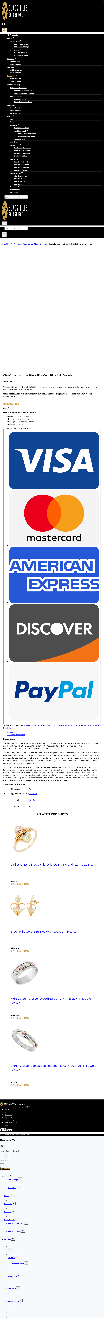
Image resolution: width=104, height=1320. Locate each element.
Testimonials (9, 1125)
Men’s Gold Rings (20, 53)
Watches (13, 142)
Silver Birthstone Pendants (24, 93)
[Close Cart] (2, 1146)
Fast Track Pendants (22, 167)
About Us (8, 1109)
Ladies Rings (13, 1180)
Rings (6, 1176)
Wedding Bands (18, 1264)
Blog (6, 1112)
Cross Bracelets (16, 108)
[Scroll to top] (2, 1157)
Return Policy (9, 1117)
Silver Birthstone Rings (23, 102)
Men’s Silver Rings (21, 55)
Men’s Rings (12, 1188)
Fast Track (12, 1289)
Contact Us (8, 1115)
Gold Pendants (16, 70)
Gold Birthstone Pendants (24, 90)
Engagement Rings (21, 128)
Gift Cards (14, 192)
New (12, 119)
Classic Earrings (20, 179)
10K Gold (32, 800)
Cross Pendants (16, 113)
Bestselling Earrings (22, 153)
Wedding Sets (19, 139)
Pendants (8, 1204)
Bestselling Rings (21, 156)
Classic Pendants (21, 181)
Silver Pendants (16, 73)
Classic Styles (51, 725)
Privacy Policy (9, 1120)
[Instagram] (4, 1130)
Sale (12, 122)
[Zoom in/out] (1, 1160)
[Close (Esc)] (7, 1160)
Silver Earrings (15, 64)
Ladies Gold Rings (21, 44)
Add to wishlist (11, 404)
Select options (18, 884)
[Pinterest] (10, 1130)
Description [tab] (12, 732)
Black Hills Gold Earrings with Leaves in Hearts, (44, 931)
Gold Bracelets (16, 79)
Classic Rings (19, 184)
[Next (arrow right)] (3, 1163)
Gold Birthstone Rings (22, 99)
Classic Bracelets (20, 176)
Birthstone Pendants (16, 1223)
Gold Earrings (15, 61)
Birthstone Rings (14, 1231)
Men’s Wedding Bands (27, 136)
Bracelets (27, 725)
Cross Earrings (15, 110)
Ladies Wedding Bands (27, 134)
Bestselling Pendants (22, 148)
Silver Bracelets (16, 81)
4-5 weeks (33, 794)
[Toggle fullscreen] (3, 1160)
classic (75, 725)
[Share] (5, 1160)
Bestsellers (12, 1276)
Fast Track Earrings (21, 165)
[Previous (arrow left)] (1, 1163)
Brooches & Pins (16, 187)
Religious (7, 1239)
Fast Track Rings (20, 170)
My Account (5, 1169)
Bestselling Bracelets (22, 150)
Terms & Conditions (11, 1122)
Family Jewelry (9, 1220)
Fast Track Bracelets (22, 162)
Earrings (7, 1196)
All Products (12, 35)
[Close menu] (0, 1166)
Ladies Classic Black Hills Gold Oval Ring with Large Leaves (52, 864)
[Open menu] (4, 234)
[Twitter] (7, 1130)
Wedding (11, 1258)
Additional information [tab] (16, 735)
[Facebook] (1, 1130)
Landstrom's (34, 806)
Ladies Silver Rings (21, 47)
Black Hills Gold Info (24, 1107)
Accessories (15, 190)
